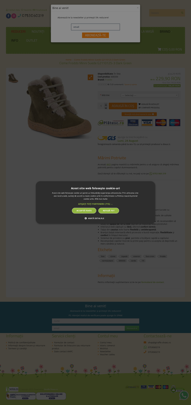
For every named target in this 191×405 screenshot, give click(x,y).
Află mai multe (101, 199)
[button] (95, 204)
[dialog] (95, 202)
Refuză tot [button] (108, 210)
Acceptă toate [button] (84, 210)
